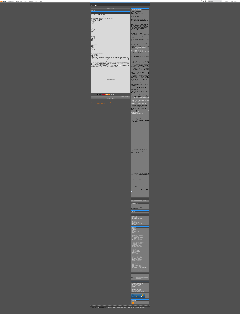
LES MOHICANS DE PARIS (136, 240)
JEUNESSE (134, 229)
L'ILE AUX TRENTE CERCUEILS (137, 257)
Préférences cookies (143, 307)
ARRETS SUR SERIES (136, 288)
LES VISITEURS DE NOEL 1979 (137, 218)
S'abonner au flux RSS (138, 301)
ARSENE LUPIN (135, 248)
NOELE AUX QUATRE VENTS (137, 270)
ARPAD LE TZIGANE (135, 247)
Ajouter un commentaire (101, 103)
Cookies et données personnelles (133, 307)
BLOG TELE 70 (134, 216)
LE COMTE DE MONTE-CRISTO (137, 220)
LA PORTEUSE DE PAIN (136, 261)
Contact (114, 307)
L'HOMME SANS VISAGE (136, 256)
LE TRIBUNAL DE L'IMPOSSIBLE (137, 235)
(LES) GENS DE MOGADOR (137, 243)
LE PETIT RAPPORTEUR (136, 265)
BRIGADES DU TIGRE (136, 236)
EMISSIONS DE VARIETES (136, 231)
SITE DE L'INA (134, 286)
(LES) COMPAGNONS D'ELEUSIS (138, 242)
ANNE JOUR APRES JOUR (136, 245)
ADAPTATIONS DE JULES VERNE (138, 234)
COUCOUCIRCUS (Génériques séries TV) (139, 287)
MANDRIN (134, 269)
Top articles (110, 307)
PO (98, 307)
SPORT (133, 230)
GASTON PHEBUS (135, 253)
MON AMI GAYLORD (135, 222)
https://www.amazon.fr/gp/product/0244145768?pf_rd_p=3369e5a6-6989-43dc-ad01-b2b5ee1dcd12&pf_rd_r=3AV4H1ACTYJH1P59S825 (140, 50)
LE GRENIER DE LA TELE (136, 289)
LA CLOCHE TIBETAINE (136, 258)
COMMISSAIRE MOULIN (136, 250)
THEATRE (133, 232)
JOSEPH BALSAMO (135, 255)
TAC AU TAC (94, 13)
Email (132, 277)
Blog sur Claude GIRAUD (136, 290)
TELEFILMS (134, 228)
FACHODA (134, 252)
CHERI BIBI (134, 249)
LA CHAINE (134, 224)
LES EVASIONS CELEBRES (137, 239)
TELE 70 (94, 5)
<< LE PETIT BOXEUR (109, 8)
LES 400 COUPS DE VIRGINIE (137, 219)
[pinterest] (205, 1)
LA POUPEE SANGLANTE (136, 262)
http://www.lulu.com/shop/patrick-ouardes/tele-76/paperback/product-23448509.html (143, 113)
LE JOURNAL (134, 221)
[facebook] (201, 1)
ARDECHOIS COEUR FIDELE (137, 246)
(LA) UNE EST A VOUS (136, 238)
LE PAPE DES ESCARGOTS (137, 223)
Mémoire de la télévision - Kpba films (138, 291)
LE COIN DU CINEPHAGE (136, 284)
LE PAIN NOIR (134, 264)
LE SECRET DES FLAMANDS (137, 266)
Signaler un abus (120, 307)
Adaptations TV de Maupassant (137, 283)
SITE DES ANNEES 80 (136, 285)
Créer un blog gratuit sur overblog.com (138, 296)
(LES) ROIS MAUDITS (135, 244)
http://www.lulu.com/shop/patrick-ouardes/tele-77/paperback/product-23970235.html (139, 48)
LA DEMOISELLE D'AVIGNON (137, 259)
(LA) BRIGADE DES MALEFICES (137, 237)
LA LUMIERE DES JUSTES (136, 260)
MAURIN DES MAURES (136, 241)
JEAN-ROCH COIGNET (136, 254)
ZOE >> (114, 8)
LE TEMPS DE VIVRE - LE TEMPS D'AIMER (139, 267)
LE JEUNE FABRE (135, 263)
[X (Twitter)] (203, 1)
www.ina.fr (120, 65)
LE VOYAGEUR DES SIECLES (137, 268)
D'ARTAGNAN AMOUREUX (136, 251)
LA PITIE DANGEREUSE (136, 217)
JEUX (128, 96)
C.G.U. (125, 307)
